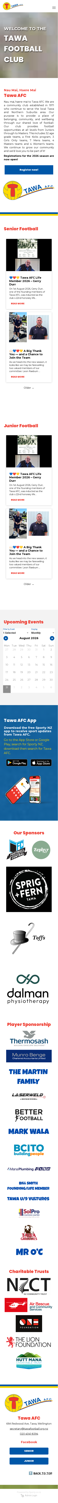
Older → (29, 387)
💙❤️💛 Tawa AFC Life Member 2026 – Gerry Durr (25, 281)
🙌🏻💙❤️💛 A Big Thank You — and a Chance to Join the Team (26, 354)
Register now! (29, 170)
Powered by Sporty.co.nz (29, 1492)
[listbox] (16, 633)
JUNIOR (29, 1461)
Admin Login (30, 1495)
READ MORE (17, 303)
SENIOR (29, 1451)
